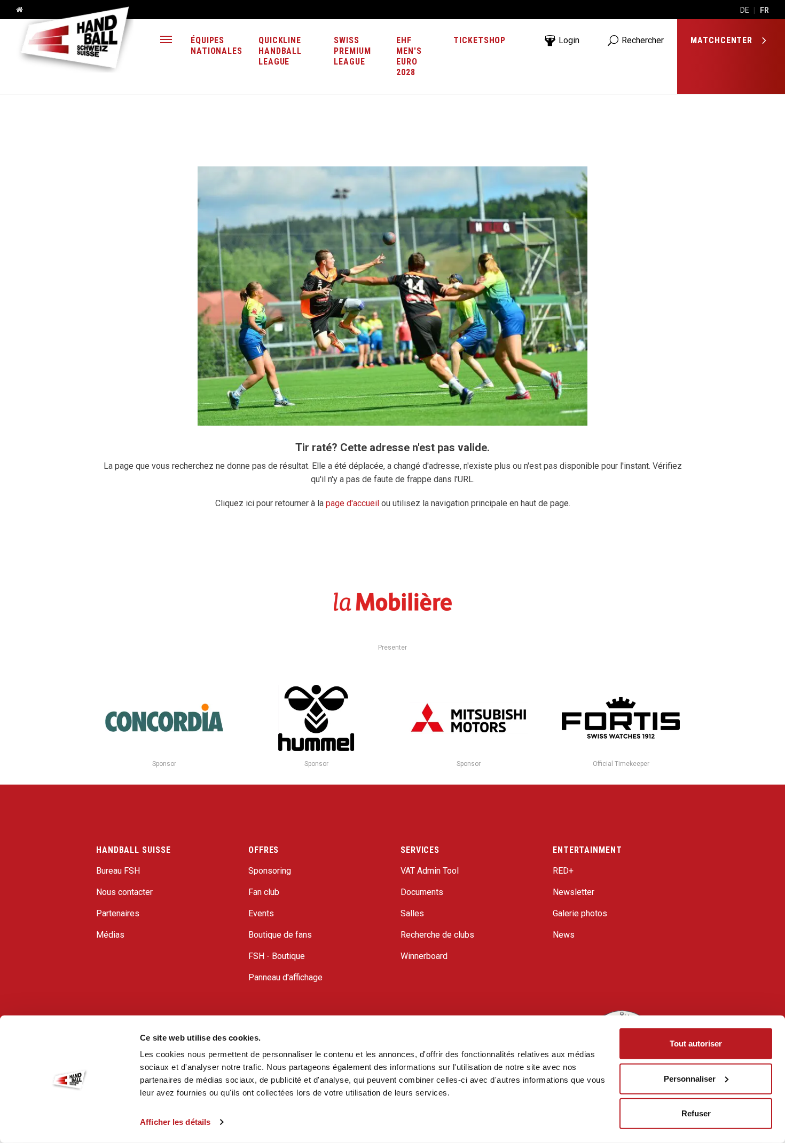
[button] (166, 40)
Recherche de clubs (437, 935)
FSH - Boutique (276, 956)
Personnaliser (690, 1078)
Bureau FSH (118, 871)
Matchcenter (722, 40)
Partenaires (117, 913)
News (564, 935)
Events (261, 913)
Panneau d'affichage (285, 977)
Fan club (263, 892)
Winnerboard (424, 956)
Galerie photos (580, 913)
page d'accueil (352, 503)
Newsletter (573, 892)
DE (744, 10)
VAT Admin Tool (430, 871)
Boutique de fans (280, 935)
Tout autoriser (696, 1043)
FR (764, 10)
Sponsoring (269, 871)
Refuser (696, 1113)
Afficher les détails (175, 1121)
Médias (110, 935)
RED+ (563, 871)
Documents (422, 892)
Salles (412, 913)
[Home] (15, 10)
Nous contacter (124, 892)
